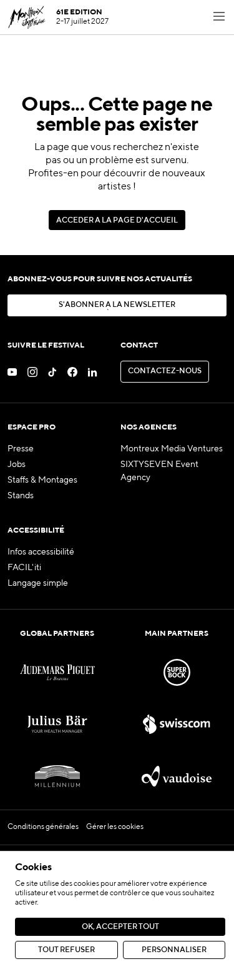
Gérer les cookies (115, 827)
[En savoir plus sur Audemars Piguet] (57, 672)
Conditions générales (43, 827)
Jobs (16, 464)
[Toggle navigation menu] (219, 17)
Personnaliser (174, 950)
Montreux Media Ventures (171, 448)
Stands (20, 495)
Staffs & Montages (42, 480)
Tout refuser (66, 950)
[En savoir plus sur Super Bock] (176, 672)
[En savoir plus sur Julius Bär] (57, 724)
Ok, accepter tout (120, 927)
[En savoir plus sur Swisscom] (176, 724)
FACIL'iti (24, 567)
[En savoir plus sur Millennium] (57, 776)
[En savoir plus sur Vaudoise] (176, 776)
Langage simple (37, 583)
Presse (20, 448)
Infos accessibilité (40, 552)
